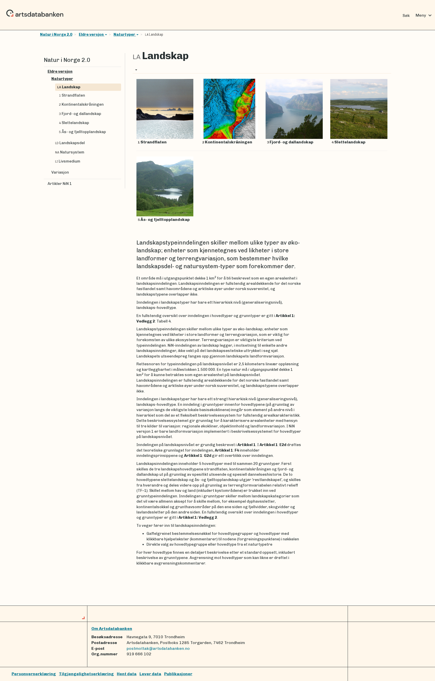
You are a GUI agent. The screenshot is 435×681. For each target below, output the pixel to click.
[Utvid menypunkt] (119, 71)
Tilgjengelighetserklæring (86, 673)
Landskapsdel (70, 143)
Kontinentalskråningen (81, 104)
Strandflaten (72, 95)
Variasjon (60, 172)
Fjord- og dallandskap (80, 113)
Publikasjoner (178, 673)
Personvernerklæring (34, 673)
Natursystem (69, 152)
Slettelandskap (74, 123)
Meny (424, 15)
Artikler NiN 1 (60, 183)
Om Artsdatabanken (111, 628)
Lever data (150, 673)
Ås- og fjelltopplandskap (82, 132)
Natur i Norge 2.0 (56, 34)
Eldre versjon (91, 34)
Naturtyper (125, 34)
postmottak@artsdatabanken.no (158, 648)
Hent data (126, 673)
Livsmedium (67, 161)
